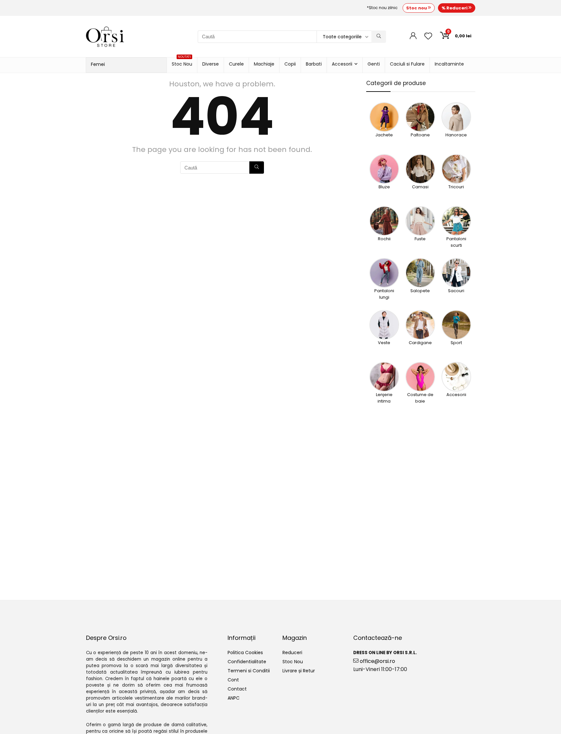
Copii (290, 64)
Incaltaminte (449, 64)
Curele (236, 64)
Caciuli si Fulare (407, 64)
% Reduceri (455, 8)
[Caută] (378, 37)
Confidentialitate (247, 661)
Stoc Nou (182, 62)
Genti (374, 64)
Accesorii (342, 64)
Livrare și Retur (298, 670)
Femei (98, 64)
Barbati (314, 64)
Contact (237, 689)
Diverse (210, 64)
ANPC (234, 698)
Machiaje (264, 64)
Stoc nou (417, 8)
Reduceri (292, 652)
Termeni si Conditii (249, 670)
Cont (233, 680)
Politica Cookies (245, 652)
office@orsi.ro (376, 661)
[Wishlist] (428, 36)
